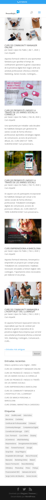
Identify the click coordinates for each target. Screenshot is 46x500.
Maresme (9, 460)
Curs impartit (10, 53)
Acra (7, 415)
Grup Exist (9, 452)
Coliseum (32, 423)
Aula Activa (28, 415)
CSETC (26, 431)
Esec (7, 448)
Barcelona (9, 419)
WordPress (30, 496)
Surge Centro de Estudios (15, 476)
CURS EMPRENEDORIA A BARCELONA (23, 248)
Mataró (32, 460)
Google (29, 448)
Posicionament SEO (13, 472)
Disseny (33, 435)
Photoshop (19, 468)
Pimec (28, 468)
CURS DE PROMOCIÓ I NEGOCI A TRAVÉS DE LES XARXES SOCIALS (20, 181)
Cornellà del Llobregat (14, 431)
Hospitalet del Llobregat (14, 456)
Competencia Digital (30, 427)
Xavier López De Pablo (17, 50)
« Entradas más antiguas (15, 349)
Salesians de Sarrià (29, 472)
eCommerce (10, 440)
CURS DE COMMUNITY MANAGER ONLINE (21, 46)
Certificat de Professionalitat (16, 423)
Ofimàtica (9, 468)
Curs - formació (11, 435)
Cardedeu (19, 419)
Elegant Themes (28, 493)
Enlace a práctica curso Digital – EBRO (20, 365)
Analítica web (16, 415)
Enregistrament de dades (28, 444)
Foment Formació (17, 448)
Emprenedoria (11, 444)
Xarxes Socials (31, 476)
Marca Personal (31, 456)
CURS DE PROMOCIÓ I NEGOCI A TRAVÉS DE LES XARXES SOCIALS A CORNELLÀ (21, 112)
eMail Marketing (22, 440)
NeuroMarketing (27, 464)
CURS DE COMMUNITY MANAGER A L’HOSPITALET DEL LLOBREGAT (22, 310)
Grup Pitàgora (20, 452)
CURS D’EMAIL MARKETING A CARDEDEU (22, 404)
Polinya (35, 468)
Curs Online (23, 435)
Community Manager (13, 427)
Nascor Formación (12, 464)
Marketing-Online (21, 460)
